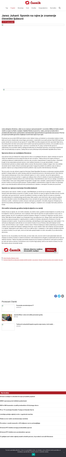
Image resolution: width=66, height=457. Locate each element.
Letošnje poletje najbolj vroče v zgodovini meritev (16, 414)
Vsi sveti (61, 259)
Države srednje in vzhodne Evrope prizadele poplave (17, 396)
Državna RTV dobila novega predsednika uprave (16, 427)
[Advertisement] (33, 279)
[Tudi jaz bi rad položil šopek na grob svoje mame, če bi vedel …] (8, 330)
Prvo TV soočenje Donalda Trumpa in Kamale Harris (17, 410)
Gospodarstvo (43, 8)
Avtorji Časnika (7, 258)
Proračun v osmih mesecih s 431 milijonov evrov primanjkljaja (20, 423)
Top (7, 8)
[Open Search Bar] (59, 8)
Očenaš (40, 259)
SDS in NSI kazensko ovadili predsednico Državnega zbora (19, 405)
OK (33, 454)
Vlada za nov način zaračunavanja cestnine (14, 419)
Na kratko (53, 8)
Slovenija (20, 8)
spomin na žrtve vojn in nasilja (50, 259)
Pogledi (12, 8)
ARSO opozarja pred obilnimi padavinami (13, 401)
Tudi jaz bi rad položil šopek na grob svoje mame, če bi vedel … (35, 324)
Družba (33, 8)
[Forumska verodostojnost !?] (8, 311)
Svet (27, 8)
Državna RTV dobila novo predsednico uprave (15, 432)
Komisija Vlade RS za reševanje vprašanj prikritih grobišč (17, 259)
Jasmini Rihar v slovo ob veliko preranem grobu (28, 315)
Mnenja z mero (15, 258)
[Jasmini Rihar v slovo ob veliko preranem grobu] (7, 320)
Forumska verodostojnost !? (25, 305)
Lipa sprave (35, 259)
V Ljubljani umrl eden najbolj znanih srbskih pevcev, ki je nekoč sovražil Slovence (26, 436)
